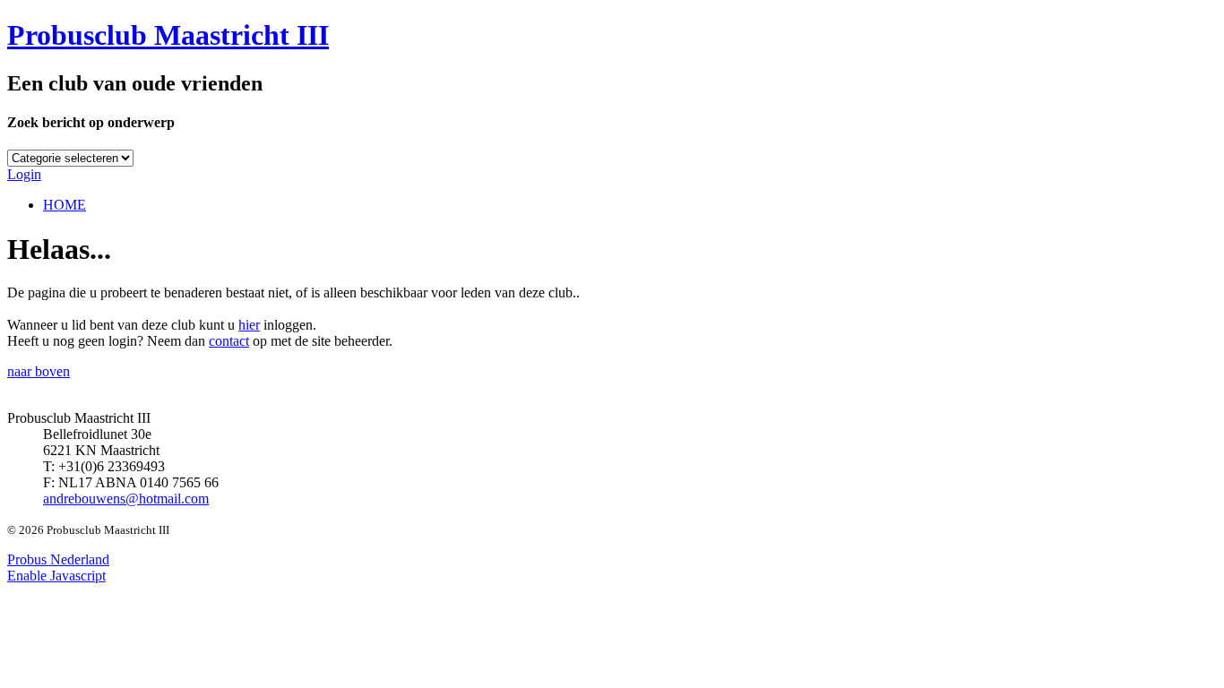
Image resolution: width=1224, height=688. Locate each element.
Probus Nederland (58, 559)
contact (229, 340)
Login (24, 174)
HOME (64, 204)
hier (249, 324)
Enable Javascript (56, 575)
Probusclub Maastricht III (168, 35)
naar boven (38, 371)
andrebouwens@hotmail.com (126, 498)
